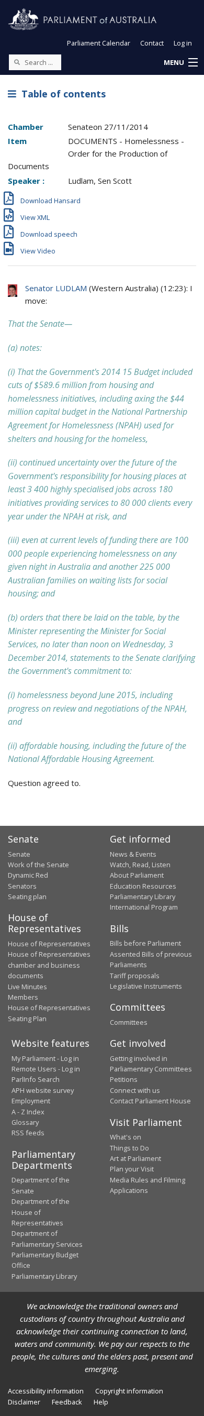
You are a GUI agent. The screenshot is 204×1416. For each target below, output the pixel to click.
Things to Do (129, 1148)
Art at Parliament (135, 1158)
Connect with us (135, 1090)
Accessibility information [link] (46, 1391)
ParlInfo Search (36, 1079)
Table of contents (61, 93)
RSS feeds (28, 1132)
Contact (152, 43)
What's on (125, 1137)
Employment (31, 1100)
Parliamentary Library (142, 896)
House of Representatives (49, 943)
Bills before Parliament (145, 943)
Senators (22, 886)
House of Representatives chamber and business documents (49, 964)
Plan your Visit (132, 1169)
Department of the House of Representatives (41, 1212)
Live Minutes (27, 986)
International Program (144, 907)
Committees (129, 1022)
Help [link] (101, 1402)
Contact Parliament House (150, 1100)
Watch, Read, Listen (140, 864)
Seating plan (27, 896)
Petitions (124, 1079)
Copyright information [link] (129, 1391)
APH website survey (43, 1090)
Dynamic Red (28, 875)
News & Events (133, 854)
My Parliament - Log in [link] (45, 1058)
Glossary (25, 1122)
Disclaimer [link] (24, 1402)
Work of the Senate (38, 864)
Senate (19, 854)
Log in (183, 43)
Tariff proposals (135, 975)
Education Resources (143, 886)
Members (23, 997)
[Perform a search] (17, 62)
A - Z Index (28, 1111)
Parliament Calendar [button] (98, 43)
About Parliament (137, 875)
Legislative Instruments (146, 986)
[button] (180, 63)
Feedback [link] (67, 1402)
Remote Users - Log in (46, 1069)
